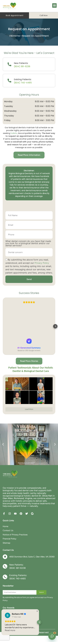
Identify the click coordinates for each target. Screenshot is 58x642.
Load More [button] (29, 409)
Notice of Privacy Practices (15, 534)
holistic (14, 133)
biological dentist (33, 182)
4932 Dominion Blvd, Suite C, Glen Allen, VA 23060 (32, 556)
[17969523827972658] (41, 397)
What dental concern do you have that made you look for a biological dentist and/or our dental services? (28, 243)
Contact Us (8, 530)
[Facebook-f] (4, 513)
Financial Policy (9, 538)
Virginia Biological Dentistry (20, 173)
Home (5, 526)
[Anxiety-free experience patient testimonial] (17, 397)
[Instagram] (9, 513)
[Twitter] (26, 513)
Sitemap (6, 543)
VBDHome (14, 35)
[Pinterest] (21, 513)
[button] (54, 5)
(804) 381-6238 (22, 66)
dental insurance (32, 187)
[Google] (32, 513)
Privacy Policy (42, 263)
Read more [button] (10, 630)
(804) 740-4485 (23, 82)
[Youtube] (15, 513)
